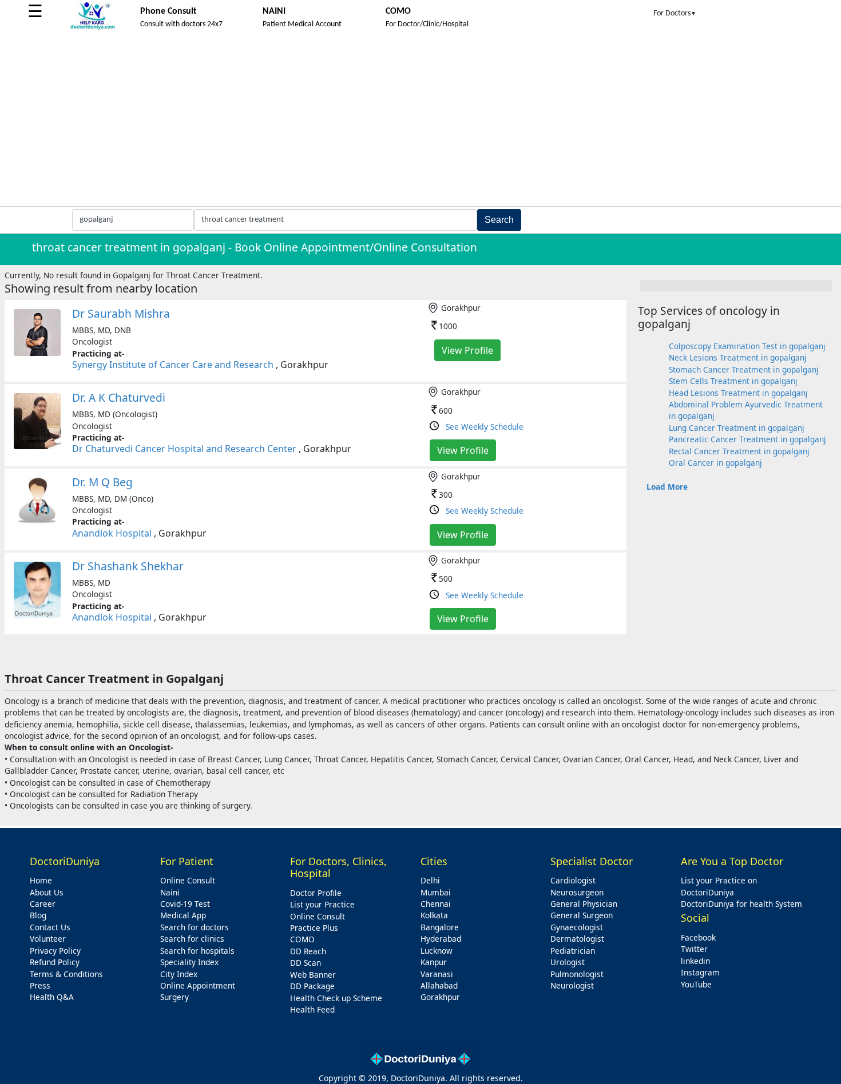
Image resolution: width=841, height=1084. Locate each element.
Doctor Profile (316, 892)
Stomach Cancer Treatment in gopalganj (744, 369)
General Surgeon (581, 915)
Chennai (435, 903)
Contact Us (50, 927)
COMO (302, 939)
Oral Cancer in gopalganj (715, 462)
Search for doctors (194, 927)
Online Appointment (197, 985)
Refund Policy (55, 962)
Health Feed (312, 1009)
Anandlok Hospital (112, 533)
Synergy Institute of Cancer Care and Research (172, 364)
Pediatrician (572, 950)
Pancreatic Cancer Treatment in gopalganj (747, 439)
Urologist (567, 962)
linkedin (695, 960)
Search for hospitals (197, 950)
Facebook (698, 937)
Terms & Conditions (66, 974)
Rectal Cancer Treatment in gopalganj (739, 451)
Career (42, 903)
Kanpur (433, 962)
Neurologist (572, 985)
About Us (47, 892)
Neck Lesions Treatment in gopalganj (738, 357)
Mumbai (435, 892)
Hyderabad (440, 938)
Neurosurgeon (577, 892)
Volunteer (48, 938)
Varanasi (436, 974)
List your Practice (322, 904)
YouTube (696, 984)
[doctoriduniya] (93, 27)
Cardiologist (573, 880)
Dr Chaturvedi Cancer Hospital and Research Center (184, 448)
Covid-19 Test (185, 903)
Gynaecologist (576, 927)
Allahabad (439, 985)
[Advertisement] (420, 121)
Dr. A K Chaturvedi (118, 397)
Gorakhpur (440, 996)
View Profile (467, 350)
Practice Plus (314, 927)
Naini (170, 892)
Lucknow (436, 950)
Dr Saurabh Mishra (121, 313)
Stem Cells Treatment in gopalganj (733, 380)
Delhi (430, 880)
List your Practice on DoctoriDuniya (719, 886)
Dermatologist (577, 938)
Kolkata (434, 915)
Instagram (700, 972)
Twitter (694, 948)
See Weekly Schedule (484, 426)
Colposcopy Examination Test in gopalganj (747, 346)
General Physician (583, 903)
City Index (178, 974)
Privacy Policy (55, 950)
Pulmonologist (577, 974)
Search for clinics (192, 938)
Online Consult (187, 880)
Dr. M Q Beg (102, 482)
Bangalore (439, 927)
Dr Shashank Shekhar (128, 566)
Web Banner (313, 974)
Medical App (183, 915)
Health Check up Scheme (336, 998)
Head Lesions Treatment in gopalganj (738, 392)
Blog (38, 915)
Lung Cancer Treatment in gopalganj (736, 427)
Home (41, 880)
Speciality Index (189, 962)
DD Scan (305, 962)
